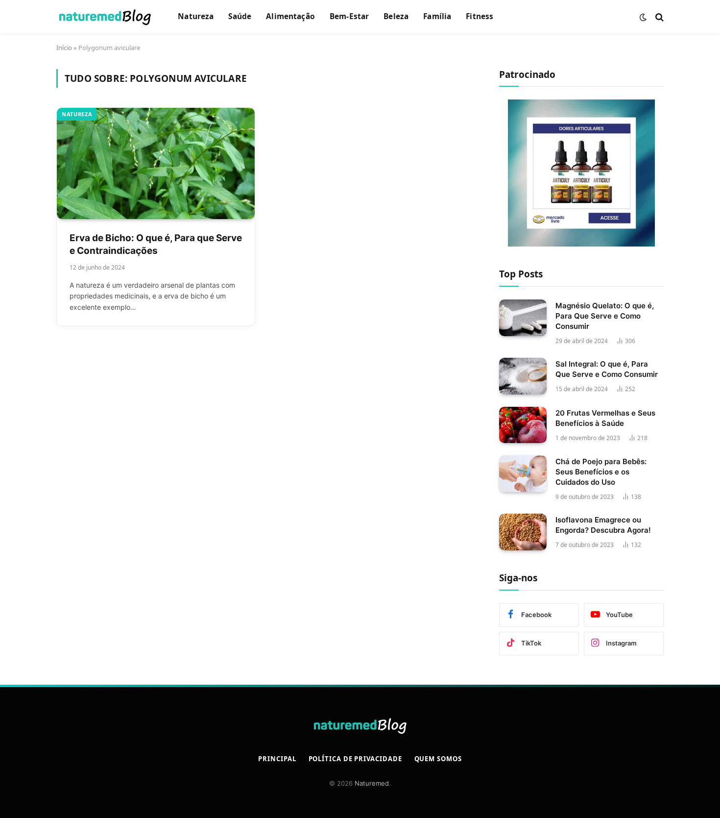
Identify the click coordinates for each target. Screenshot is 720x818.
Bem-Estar (349, 16)
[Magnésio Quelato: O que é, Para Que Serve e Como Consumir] (523, 317)
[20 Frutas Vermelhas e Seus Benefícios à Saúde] (523, 425)
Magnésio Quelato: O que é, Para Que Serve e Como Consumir (604, 316)
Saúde (239, 16)
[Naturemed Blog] (104, 17)
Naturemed (372, 783)
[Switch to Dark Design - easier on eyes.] (643, 17)
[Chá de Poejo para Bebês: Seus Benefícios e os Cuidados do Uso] (523, 473)
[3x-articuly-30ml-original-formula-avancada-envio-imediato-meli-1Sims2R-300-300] (581, 173)
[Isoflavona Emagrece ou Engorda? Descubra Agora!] (523, 532)
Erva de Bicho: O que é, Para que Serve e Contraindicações (156, 244)
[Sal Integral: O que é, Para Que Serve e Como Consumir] (523, 376)
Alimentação (290, 16)
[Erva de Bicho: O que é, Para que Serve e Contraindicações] (156, 163)
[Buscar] (658, 17)
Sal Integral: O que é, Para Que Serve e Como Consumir (606, 369)
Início (64, 47)
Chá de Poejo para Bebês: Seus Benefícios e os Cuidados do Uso (601, 472)
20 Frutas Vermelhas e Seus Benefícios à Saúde (605, 418)
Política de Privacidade (355, 758)
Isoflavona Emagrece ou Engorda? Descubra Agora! (603, 525)
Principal (277, 758)
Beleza (396, 16)
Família (437, 16)
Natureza (196, 16)
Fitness (479, 16)
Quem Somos (438, 758)
